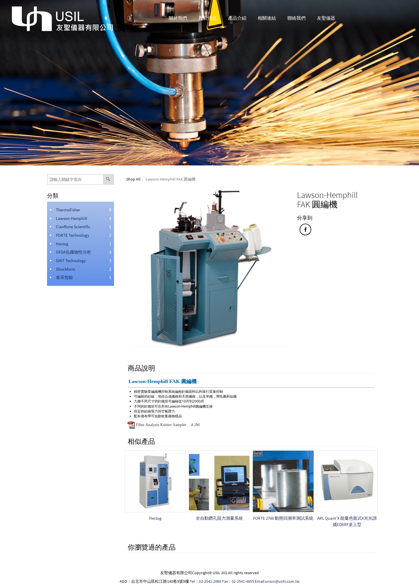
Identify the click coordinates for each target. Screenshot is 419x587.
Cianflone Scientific (73, 226)
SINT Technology (71, 260)
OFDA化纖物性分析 (73, 252)
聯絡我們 (296, 18)
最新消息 (207, 18)
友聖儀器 (326, 18)
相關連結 (267, 18)
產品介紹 (237, 18)
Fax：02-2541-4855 (238, 581)
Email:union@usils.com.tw (277, 581)
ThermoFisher (68, 209)
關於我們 (178, 18)
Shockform (65, 269)
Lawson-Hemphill (71, 218)
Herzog (62, 243)
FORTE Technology (72, 235)
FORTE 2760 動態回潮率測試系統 (283, 518)
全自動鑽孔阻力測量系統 (219, 518)
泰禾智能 (64, 277)
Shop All (133, 179)
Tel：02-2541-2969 (205, 581)
